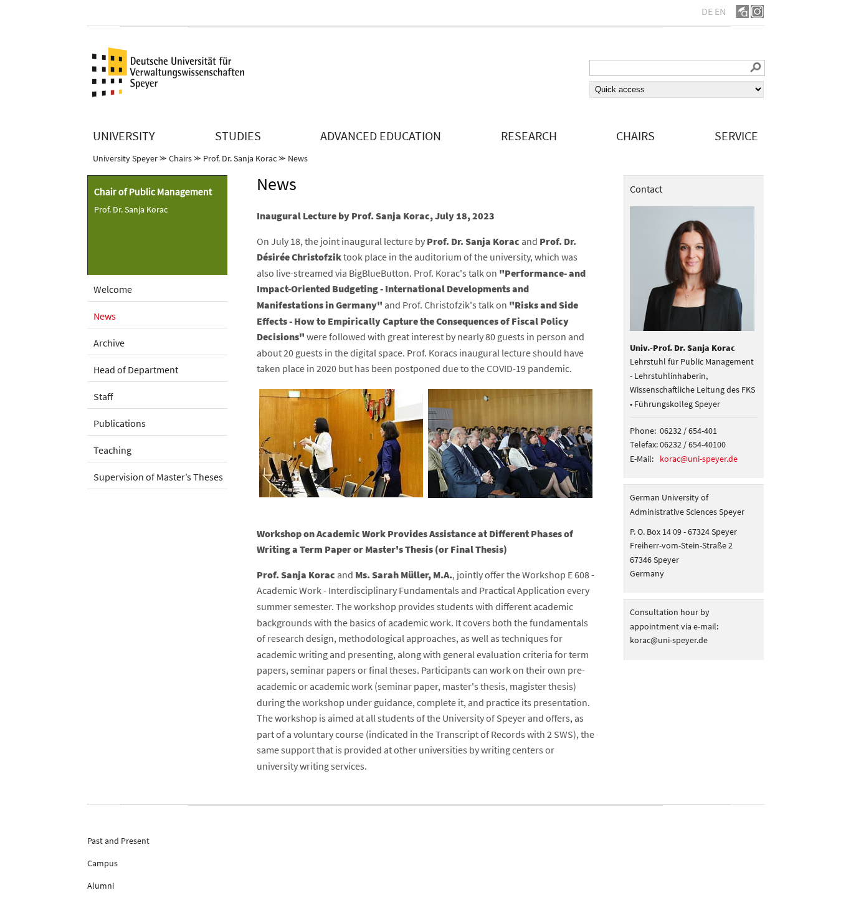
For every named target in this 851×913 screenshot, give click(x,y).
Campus (102, 863)
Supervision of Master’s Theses (158, 477)
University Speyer (125, 158)
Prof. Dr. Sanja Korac (240, 158)
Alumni (100, 885)
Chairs (180, 158)
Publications (119, 423)
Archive (109, 343)
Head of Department (135, 369)
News (298, 158)
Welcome (112, 289)
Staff (103, 396)
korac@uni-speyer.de (699, 458)
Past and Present (118, 840)
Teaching (112, 450)
